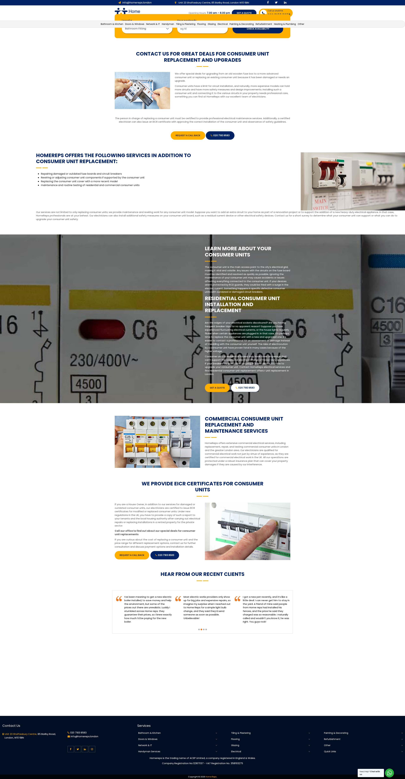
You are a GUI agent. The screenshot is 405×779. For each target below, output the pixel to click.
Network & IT (145, 745)
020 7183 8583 (221, 135)
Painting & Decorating (336, 733)
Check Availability (258, 28)
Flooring (235, 739)
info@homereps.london (137, 2)
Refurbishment (332, 739)
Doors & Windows (147, 739)
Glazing (235, 745)
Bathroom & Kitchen (149, 733)
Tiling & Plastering (241, 733)
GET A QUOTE (244, 13)
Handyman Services (149, 751)
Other (327, 745)
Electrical (236, 751)
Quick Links (330, 751)
